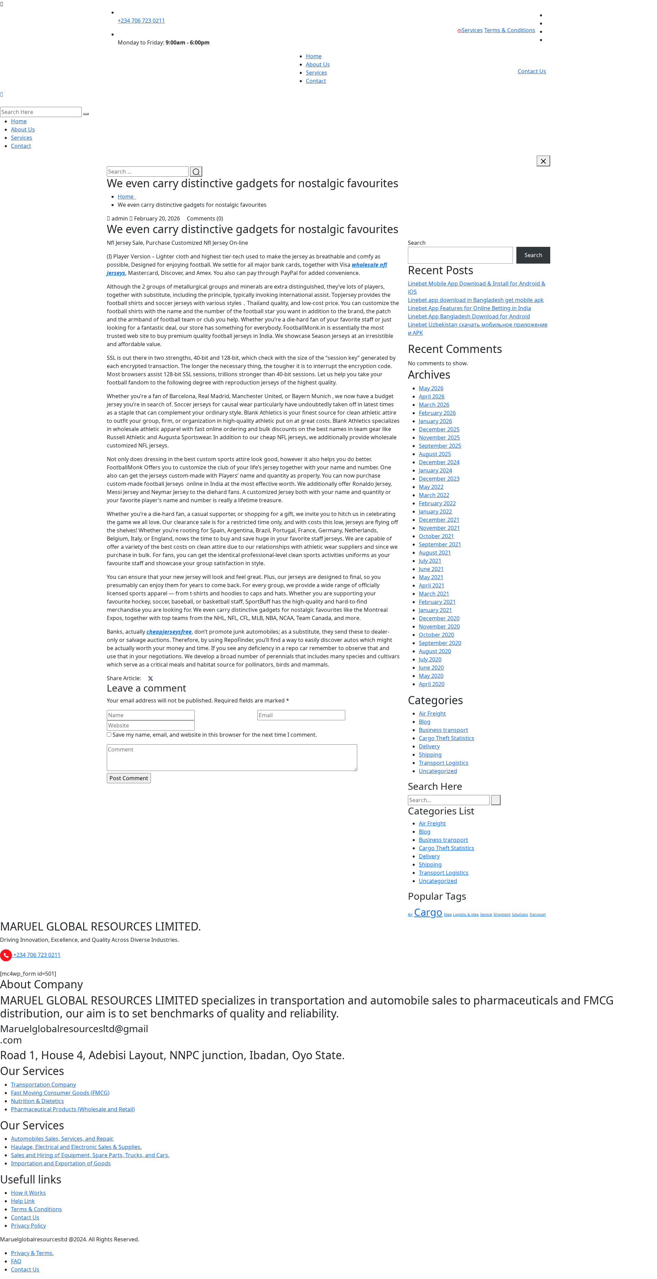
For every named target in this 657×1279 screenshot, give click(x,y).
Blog (424, 721)
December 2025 (439, 429)
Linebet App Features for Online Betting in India (469, 308)
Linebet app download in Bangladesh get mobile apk (476, 300)
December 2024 (439, 462)
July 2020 (430, 659)
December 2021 (439, 519)
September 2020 (440, 643)
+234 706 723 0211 (141, 20)
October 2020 (436, 634)
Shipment (502, 914)
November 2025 (439, 437)
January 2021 (435, 610)
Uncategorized (438, 771)
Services (472, 30)
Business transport (443, 730)
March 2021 (434, 593)
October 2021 (436, 536)
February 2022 (437, 503)
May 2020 (431, 676)
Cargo (428, 912)
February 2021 (437, 602)
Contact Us (532, 71)
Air (410, 914)
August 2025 (435, 454)
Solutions (520, 914)
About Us (318, 64)
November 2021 (439, 528)
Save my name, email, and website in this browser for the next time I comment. (215, 734)
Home (314, 56)
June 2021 (431, 569)
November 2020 (439, 626)
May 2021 (431, 577)
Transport (537, 914)
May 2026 (431, 388)
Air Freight (432, 713)
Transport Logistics (443, 763)
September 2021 (440, 544)
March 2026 (434, 404)
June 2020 (431, 667)
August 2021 (435, 552)
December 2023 (439, 478)
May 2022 (431, 487)
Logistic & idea (466, 914)
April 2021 (432, 585)
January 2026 (435, 421)
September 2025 (440, 445)
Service (486, 914)
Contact (316, 81)
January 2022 (435, 511)
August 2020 (435, 651)
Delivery (429, 746)
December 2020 (439, 618)
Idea (448, 914)
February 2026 (437, 413)
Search (417, 242)
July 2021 (430, 561)
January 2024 (435, 470)
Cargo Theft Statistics (446, 738)
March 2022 (434, 495)
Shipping (430, 754)
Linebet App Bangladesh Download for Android (469, 316)
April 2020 (432, 684)
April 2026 (432, 396)
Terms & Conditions (509, 30)
